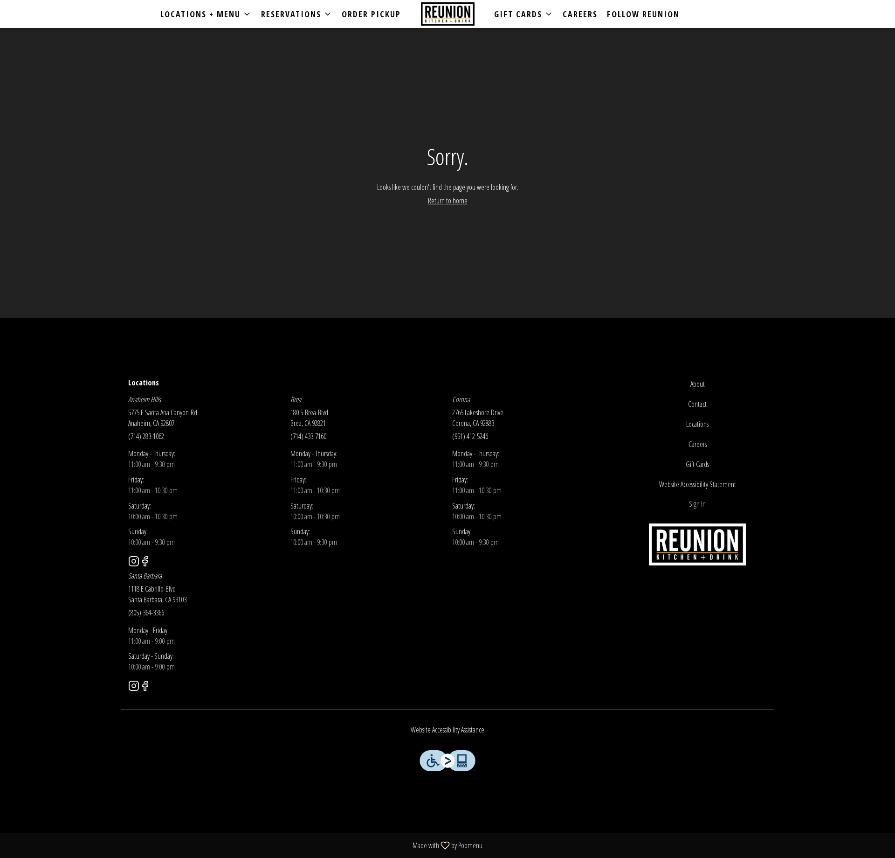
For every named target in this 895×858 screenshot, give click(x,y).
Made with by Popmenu (244, 845)
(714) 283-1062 (146, 436)
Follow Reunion (643, 14)
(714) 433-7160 (308, 436)
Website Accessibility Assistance (447, 730)
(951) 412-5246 (470, 436)
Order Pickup (371, 14)
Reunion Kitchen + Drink (697, 544)
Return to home (448, 200)
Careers (580, 14)
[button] (206, 14)
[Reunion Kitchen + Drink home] (447, 14)
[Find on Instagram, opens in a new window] (133, 562)
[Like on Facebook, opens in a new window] (145, 562)
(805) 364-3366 (146, 612)
